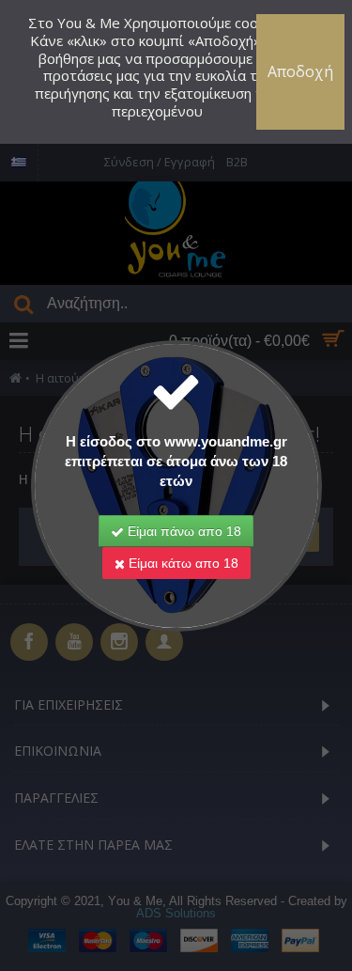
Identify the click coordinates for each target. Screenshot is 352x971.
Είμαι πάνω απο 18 (182, 531)
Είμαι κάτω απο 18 (181, 563)
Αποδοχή (300, 71)
